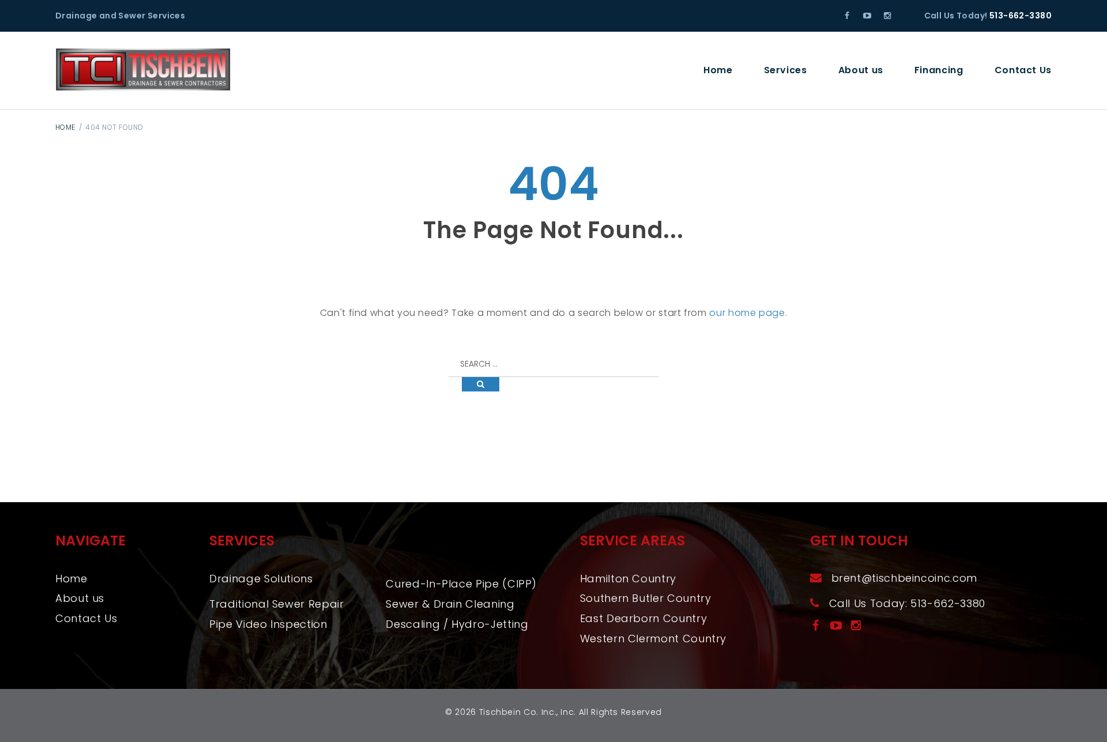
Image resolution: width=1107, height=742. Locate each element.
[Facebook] (847, 15)
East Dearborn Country (643, 618)
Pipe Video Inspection (268, 624)
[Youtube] (867, 15)
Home (718, 70)
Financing (938, 70)
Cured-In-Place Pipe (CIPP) (461, 584)
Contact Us (1023, 70)
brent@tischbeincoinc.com (904, 578)
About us (860, 70)
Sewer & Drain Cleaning (450, 604)
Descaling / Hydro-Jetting (457, 624)
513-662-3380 (1020, 15)
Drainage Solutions (261, 578)
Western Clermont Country (653, 638)
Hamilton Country (628, 578)
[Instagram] (887, 15)
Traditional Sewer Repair (276, 604)
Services (785, 70)
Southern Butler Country (645, 598)
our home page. (748, 312)
